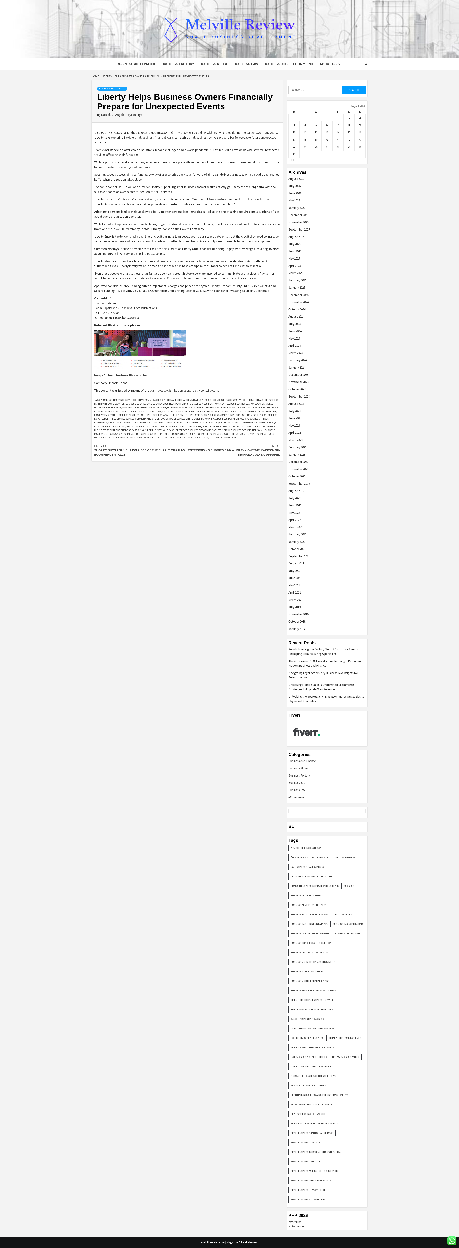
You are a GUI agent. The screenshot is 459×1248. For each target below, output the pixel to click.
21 (338, 139)
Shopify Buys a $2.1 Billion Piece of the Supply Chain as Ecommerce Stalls (139, 450)
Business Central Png (347, 933)
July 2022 (294, 498)
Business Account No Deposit (308, 895)
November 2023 (298, 382)
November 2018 (298, 614)
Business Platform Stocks (180, 403)
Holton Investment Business (307, 1038)
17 (294, 139)
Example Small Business (218, 411)
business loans (169, 261)
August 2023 (296, 404)
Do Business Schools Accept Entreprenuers (193, 407)
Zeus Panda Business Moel (224, 437)
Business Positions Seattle (213, 403)
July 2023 (294, 411)
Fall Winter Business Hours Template (254, 411)
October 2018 (297, 621)
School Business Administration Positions (227, 426)
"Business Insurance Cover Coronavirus (124, 400)
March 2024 (295, 353)
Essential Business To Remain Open (182, 411)
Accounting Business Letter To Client (313, 876)
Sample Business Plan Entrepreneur (180, 426)
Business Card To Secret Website (310, 933)
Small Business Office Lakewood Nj (312, 1180)
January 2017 (296, 629)
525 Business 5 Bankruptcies (307, 867)
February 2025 (297, 280)
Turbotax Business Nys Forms (187, 433)
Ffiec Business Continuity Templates (312, 1009)
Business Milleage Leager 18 (307, 971)
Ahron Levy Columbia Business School (194, 400)
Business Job (276, 64)
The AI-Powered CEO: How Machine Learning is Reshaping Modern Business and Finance (324, 663)
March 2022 (295, 527)
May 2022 (294, 513)
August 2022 (296, 491)
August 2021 (296, 563)
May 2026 (294, 200)
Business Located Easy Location (144, 403)
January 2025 (296, 288)
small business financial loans (154, 137)
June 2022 (294, 505)
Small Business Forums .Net (240, 430)
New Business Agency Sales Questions (208, 422)
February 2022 (297, 534)
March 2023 (295, 440)
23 (360, 139)
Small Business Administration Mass (312, 1133)
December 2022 (298, 462)
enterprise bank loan (178, 174)
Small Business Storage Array (309, 1199)
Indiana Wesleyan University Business (312, 1047)
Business (349, 886)
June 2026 (294, 193)
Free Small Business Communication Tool (135, 418)
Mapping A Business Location (222, 418)
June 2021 (294, 578)
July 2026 (294, 186)
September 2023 (299, 396)
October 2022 (297, 476)
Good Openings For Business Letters (312, 1028)
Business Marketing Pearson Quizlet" (313, 962)
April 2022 (294, 520)
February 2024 (297, 360)
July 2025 (294, 244)
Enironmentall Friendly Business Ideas (243, 407)
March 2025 (295, 273)
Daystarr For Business (107, 407)
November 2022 (298, 469)
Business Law (246, 64)
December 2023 (298, 375)
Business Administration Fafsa (308, 905)
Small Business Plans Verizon (308, 1190)
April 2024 (294, 346)
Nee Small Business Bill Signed (308, 1085)
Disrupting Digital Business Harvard (312, 1000)
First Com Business (200, 415)
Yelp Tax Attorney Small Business (156, 437)
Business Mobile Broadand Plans (310, 981)
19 (316, 139)
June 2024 (294, 331)
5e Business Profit (160, 400)
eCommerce (303, 64)
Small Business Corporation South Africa (316, 1152)
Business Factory (178, 64)
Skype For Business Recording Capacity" (199, 430)
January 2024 (296, 367)
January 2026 (296, 208)
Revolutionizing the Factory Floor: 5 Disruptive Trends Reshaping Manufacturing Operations (323, 651)
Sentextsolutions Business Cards (119, 430)
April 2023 (294, 433)
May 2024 (294, 338)
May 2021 (294, 585)
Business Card (343, 914)
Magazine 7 (233, 1242)
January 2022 (296, 542)
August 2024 (296, 317)
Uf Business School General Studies (227, 433)
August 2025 (296, 237)
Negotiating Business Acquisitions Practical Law (319, 1095)
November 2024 (298, 302)
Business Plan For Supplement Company (314, 990)
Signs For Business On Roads (157, 430)
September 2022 (299, 484)
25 (305, 147)
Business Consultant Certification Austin (242, 400)
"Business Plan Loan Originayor (309, 857)
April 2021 (294, 592)
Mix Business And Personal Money (128, 422)
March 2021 (295, 600)
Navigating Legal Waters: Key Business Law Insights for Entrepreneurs (323, 675)
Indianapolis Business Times (345, 1038)
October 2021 (297, 549)
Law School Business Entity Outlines (182, 418)
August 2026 (296, 179)
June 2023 (294, 418)
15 (349, 132)
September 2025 (299, 229)
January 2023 (296, 455)
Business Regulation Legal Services (251, 403)
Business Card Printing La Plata (309, 924)
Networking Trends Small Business (311, 1104)
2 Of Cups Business (344, 857)
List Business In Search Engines (309, 1057)
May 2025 (294, 258)
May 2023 (294, 426)
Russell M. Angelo (113, 115)
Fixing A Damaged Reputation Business (234, 415)
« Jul (291, 160)
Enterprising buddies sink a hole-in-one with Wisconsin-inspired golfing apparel (234, 450)
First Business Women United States (166, 415)
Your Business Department (192, 437)
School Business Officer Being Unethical (315, 1123)
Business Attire (214, 64)
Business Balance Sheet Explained (310, 914)
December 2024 (298, 295)
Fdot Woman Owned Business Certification (119, 415)
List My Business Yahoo (345, 1057)
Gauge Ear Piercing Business (307, 1019)
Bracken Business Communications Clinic (315, 886)
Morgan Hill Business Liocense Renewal (314, 1076)
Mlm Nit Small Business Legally (166, 422)
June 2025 (294, 251)
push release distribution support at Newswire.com (184, 390)
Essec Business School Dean (144, 411)
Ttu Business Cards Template (151, 433)
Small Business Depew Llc (306, 1161)
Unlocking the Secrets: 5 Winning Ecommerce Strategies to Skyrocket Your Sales (326, 699)
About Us (328, 64)
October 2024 (297, 309)
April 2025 (294, 266)
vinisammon (296, 1226)
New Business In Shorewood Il (308, 1114)
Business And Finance (136, 64)
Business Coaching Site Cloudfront (312, 943)
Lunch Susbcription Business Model (312, 1066)
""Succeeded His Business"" (306, 848)
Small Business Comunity (305, 1142)
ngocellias (294, 1222)
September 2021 (299, 556)
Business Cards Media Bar (348, 924)
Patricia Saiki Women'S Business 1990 (253, 422)
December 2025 (298, 215)
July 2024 (294, 324)
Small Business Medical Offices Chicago (314, 1171)
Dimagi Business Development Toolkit (144, 407)
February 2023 (297, 447)
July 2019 (294, 607)
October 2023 (297, 389)
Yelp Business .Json (124, 437)
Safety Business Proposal (142, 426)
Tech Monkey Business (120, 433)
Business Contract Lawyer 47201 (310, 952)
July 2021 (294, 571)
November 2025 (298, 222)
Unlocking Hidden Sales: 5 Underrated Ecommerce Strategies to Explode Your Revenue (321, 687)
